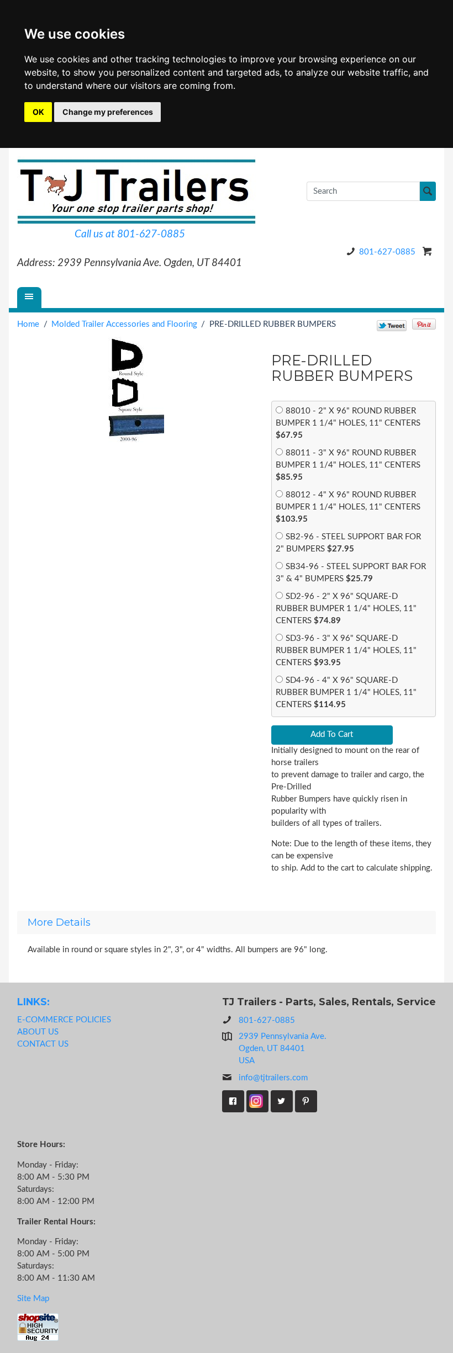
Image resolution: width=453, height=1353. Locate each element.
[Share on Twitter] (392, 326)
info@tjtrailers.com (273, 1078)
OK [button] (38, 111)
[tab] (226, 922)
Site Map (33, 1298)
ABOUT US (38, 1032)
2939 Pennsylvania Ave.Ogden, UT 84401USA (282, 1048)
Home (28, 324)
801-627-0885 (387, 252)
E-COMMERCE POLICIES (64, 1020)
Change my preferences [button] (107, 111)
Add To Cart (331, 734)
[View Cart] (427, 251)
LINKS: (33, 1001)
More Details (59, 922)
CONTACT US (43, 1044)
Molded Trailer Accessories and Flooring (124, 324)
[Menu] (29, 297)
